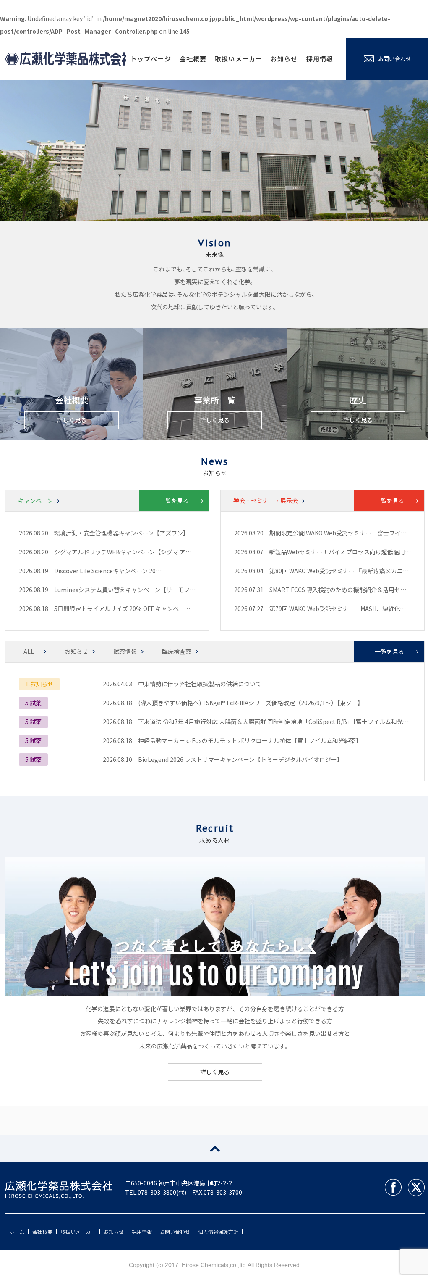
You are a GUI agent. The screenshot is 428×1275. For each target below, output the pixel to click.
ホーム (16, 1231)
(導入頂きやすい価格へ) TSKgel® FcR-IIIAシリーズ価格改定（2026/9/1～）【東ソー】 (250, 702)
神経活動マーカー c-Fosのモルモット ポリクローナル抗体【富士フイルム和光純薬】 (250, 740)
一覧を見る (174, 500)
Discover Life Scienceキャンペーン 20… (108, 570)
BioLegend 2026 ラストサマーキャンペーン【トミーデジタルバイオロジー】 (240, 759)
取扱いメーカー (238, 58)
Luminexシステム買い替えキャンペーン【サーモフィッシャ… (136, 589)
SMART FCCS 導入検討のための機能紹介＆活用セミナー (343, 589)
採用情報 (320, 58)
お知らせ (284, 58)
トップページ (150, 58)
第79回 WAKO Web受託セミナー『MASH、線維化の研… (343, 608)
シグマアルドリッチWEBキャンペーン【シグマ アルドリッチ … (138, 552)
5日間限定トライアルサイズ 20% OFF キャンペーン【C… (130, 608)
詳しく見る (71, 420)
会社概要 (193, 58)
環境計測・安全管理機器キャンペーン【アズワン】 (121, 533)
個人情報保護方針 (218, 1231)
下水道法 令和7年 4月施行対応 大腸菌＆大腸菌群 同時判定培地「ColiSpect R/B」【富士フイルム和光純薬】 (279, 721)
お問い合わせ (175, 1231)
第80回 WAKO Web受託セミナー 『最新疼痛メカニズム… (344, 570)
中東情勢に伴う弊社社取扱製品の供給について (199, 684)
